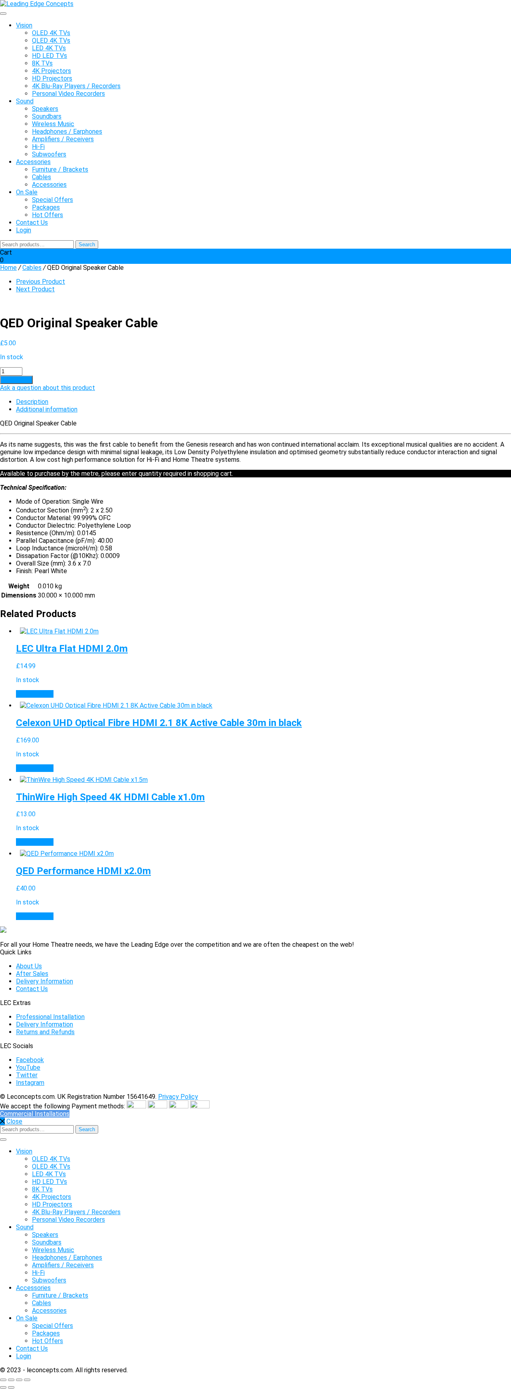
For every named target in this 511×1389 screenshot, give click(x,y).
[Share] (19, 1380)
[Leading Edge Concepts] (36, 4)
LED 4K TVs (49, 48)
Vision (24, 25)
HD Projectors (52, 78)
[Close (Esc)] (27, 1380)
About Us (29, 966)
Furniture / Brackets (60, 169)
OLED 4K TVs (51, 33)
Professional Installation (50, 1017)
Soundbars (46, 116)
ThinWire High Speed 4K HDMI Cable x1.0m (110, 797)
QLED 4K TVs (51, 40)
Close (13, 1121)
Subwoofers (49, 154)
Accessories (33, 162)
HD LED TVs (49, 55)
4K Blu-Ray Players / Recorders (76, 86)
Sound (25, 101)
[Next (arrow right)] (11, 1387)
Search (87, 244)
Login (23, 230)
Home (8, 267)
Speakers (45, 109)
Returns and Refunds (45, 1032)
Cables (41, 177)
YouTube (28, 1067)
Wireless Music (53, 124)
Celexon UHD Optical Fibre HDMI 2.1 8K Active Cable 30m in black (159, 722)
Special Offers (52, 200)
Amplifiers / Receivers (63, 139)
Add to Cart (16, 380)
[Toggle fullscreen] (11, 1380)
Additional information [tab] (46, 409)
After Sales (32, 973)
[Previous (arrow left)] (3, 1387)
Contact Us (32, 222)
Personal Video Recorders (68, 93)
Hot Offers (47, 215)
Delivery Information (44, 981)
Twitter (27, 1075)
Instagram (30, 1082)
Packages (46, 207)
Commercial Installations (34, 1114)
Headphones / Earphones (67, 131)
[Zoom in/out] (3, 1380)
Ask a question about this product (47, 388)
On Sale (27, 192)
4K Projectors (51, 71)
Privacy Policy (178, 1096)
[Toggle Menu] (3, 13)
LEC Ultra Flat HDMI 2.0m (72, 648)
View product (34, 694)
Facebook (30, 1060)
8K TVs (42, 63)
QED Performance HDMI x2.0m (83, 871)
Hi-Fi (38, 146)
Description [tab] (32, 402)
